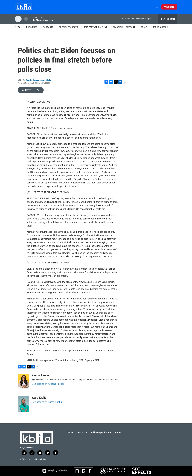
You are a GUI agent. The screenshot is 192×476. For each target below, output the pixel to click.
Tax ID (118, 432)
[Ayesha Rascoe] (23, 381)
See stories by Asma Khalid (47, 401)
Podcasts (48, 27)
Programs (31, 27)
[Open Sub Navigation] (23, 27)
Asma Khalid (45, 80)
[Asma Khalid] (23, 404)
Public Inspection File (101, 432)
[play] (18, 18)
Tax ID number (160, 27)
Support (130, 27)
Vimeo (70, 432)
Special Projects (68, 27)
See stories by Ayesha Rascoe (48, 383)
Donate (170, 6)
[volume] (26, 19)
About (144, 27)
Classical (118, 27)
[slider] (30, 18)
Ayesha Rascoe (32, 80)
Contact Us (82, 432)
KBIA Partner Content (95, 27)
